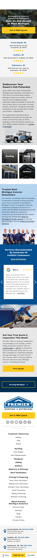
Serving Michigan (17, 385)
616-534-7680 (27, 529)
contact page (8, 348)
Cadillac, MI (18, 55)
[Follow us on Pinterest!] (20, 422)
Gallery (18, 437)
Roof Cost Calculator (18, 480)
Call (7, 555)
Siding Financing (19, 493)
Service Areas (18, 507)
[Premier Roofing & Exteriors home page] (18, 403)
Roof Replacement (18, 455)
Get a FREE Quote (18, 30)
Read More (21, 293)
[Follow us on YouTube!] (16, 422)
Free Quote (18, 369)
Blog (18, 514)
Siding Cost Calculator (18, 484)
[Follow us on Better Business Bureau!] (29, 422)
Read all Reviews (18, 259)
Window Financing (18, 497)
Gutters (18, 466)
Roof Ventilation (19, 473)
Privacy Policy (18, 520)
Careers (18, 517)
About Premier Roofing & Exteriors (18, 503)
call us (18, 348)
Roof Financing (18, 490)
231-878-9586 (23, 537)
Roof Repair (18, 452)
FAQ (18, 440)
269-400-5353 (26, 545)
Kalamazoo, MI (18, 65)
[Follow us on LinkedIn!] (25, 422)
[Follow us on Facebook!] (12, 422)
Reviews (18, 510)
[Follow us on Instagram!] (8, 422)
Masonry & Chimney (18, 469)
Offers (18, 444)
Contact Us (18, 555)
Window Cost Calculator (18, 487)
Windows (18, 459)
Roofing (18, 449)
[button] (2, 282)
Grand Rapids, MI (18, 43)
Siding (18, 462)
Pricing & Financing (18, 477)
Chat (32, 555)
